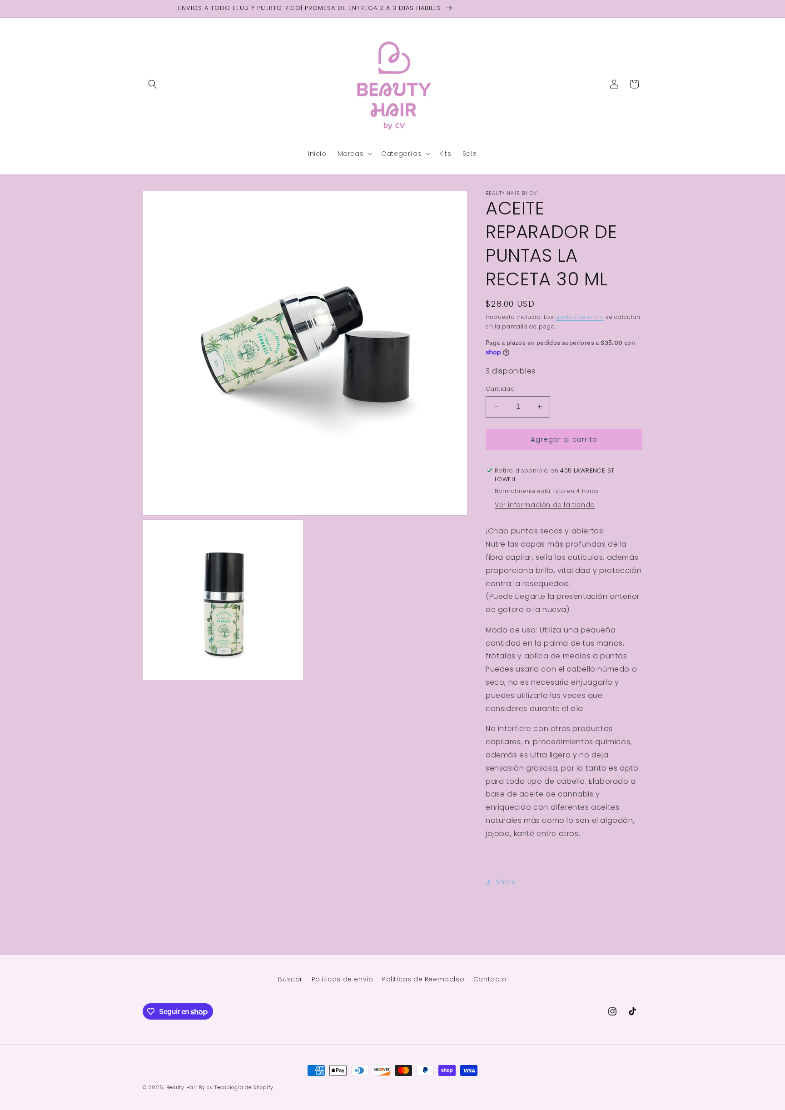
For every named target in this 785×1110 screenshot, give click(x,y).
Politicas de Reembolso (423, 979)
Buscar (290, 979)
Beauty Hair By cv (190, 1087)
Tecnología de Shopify (243, 1087)
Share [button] (506, 881)
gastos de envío (580, 317)
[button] (153, 84)
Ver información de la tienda (545, 504)
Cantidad (500, 388)
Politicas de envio (342, 979)
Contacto (490, 979)
